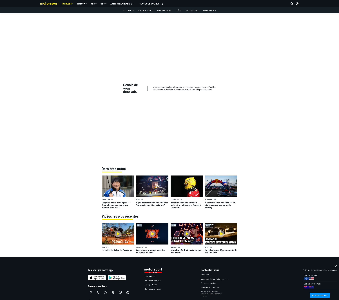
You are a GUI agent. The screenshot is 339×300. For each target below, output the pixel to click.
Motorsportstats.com (153, 289)
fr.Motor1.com (149, 276)
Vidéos (178, 10)
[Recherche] (292, 3)
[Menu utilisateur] (297, 3)
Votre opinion (206, 275)
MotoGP (81, 3)
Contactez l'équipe (208, 283)
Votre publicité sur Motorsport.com (215, 279)
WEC (103, 3)
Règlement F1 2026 (145, 10)
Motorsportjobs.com (152, 280)
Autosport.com (150, 285)
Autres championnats (121, 3)
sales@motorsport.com (210, 287)
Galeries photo (192, 10)
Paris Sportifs (209, 10)
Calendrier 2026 (164, 10)
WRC (93, 3)
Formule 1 (67, 3)
